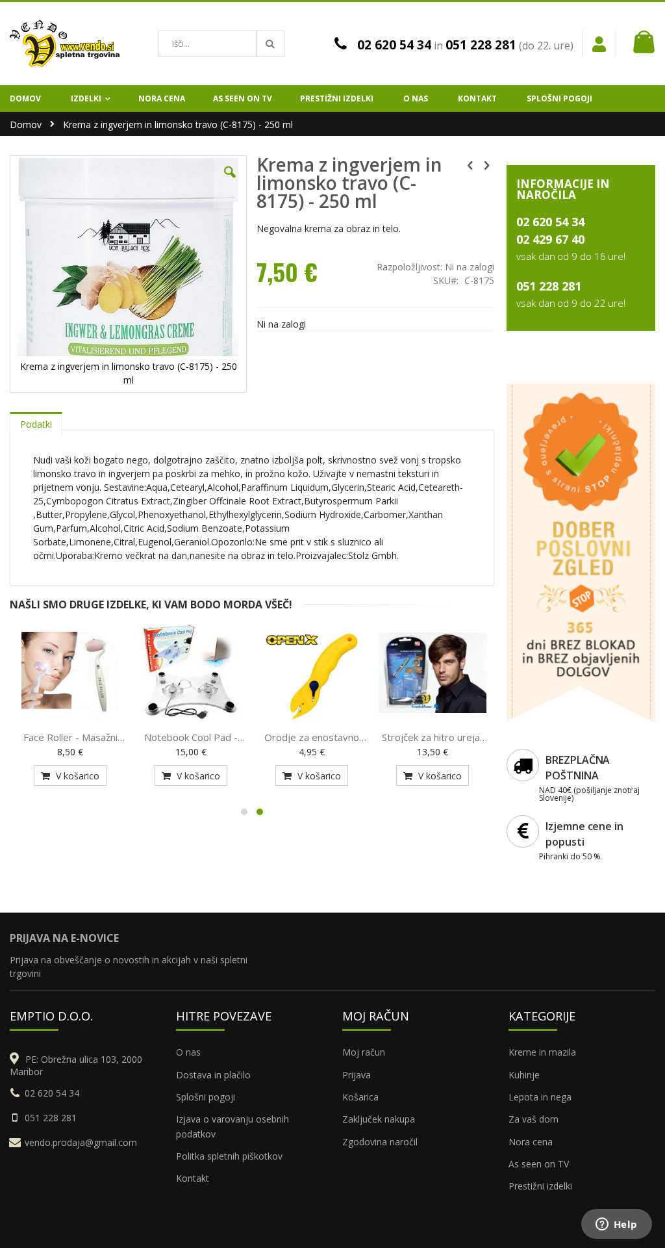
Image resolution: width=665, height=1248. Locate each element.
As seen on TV (538, 1164)
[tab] (36, 421)
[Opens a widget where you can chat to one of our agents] (616, 1225)
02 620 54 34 (394, 44)
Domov (26, 124)
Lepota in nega (539, 1097)
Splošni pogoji (205, 1097)
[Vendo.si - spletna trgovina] (65, 43)
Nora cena (530, 1142)
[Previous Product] (470, 164)
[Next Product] (487, 164)
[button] (230, 182)
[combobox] (221, 44)
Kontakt (192, 1178)
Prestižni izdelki (540, 1186)
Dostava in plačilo (213, 1075)
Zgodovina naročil (380, 1142)
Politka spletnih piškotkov (229, 1156)
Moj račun (363, 1052)
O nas (188, 1052)
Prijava (356, 1075)
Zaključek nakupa (378, 1119)
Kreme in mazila (542, 1052)
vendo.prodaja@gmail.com (81, 1142)
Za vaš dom (533, 1119)
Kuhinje (524, 1075)
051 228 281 (480, 44)
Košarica (360, 1097)
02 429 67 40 (550, 239)
